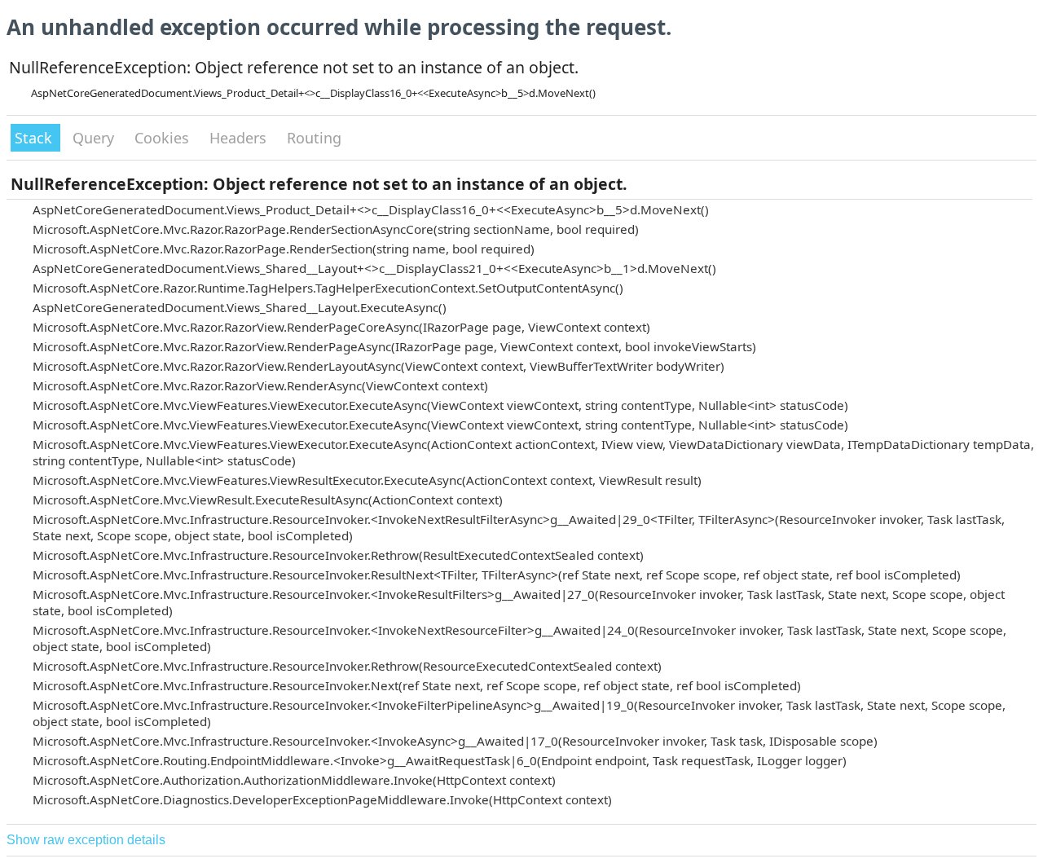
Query (95, 138)
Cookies (163, 138)
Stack (35, 138)
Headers (240, 138)
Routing (314, 138)
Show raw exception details (86, 840)
